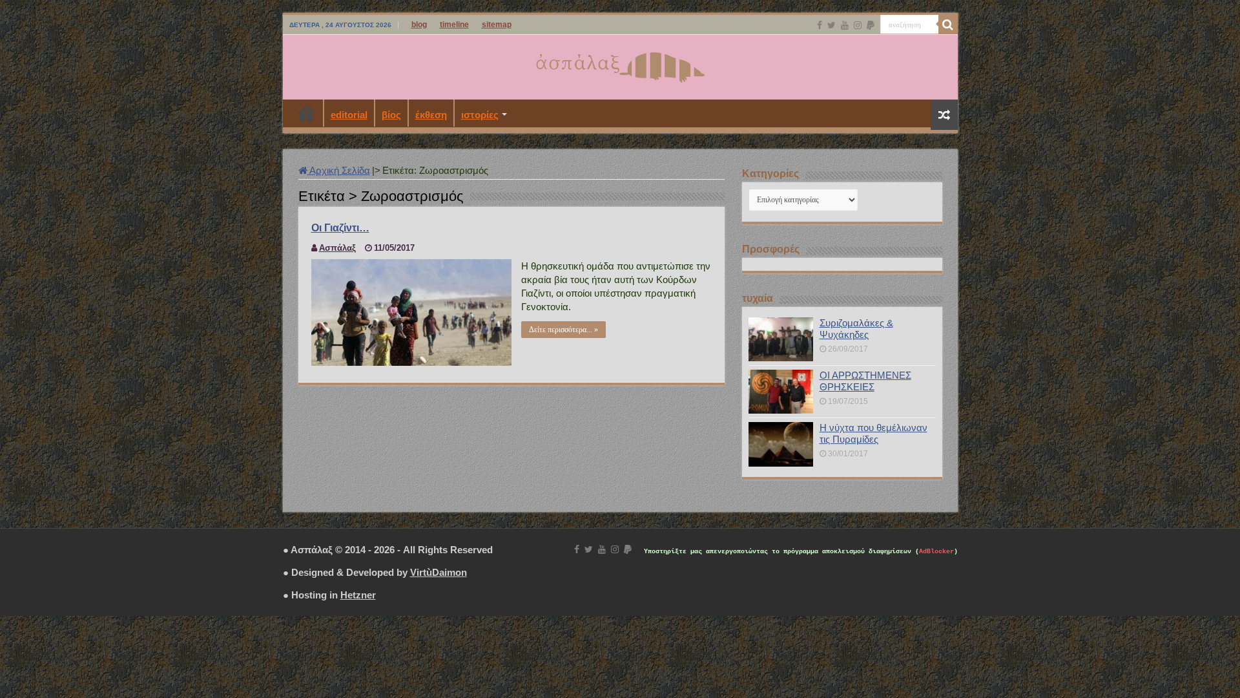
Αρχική (306, 113)
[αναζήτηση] (948, 24)
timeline (454, 24)
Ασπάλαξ (337, 248)
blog (419, 24)
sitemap (497, 24)
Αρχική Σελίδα (338, 170)
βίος (391, 114)
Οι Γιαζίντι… (340, 227)
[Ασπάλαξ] (620, 64)
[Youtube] (845, 25)
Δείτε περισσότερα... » (563, 329)
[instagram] (857, 25)
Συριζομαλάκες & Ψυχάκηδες (856, 328)
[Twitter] (831, 25)
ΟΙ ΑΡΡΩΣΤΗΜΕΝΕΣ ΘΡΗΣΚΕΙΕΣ (865, 381)
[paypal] (870, 25)
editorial (349, 114)
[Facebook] (819, 25)
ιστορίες (480, 114)
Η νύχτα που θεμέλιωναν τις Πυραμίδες (873, 433)
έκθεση (431, 114)
